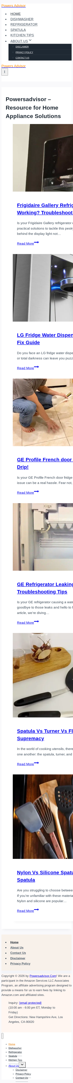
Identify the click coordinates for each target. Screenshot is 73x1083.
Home (15, 14)
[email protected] (30, 1003)
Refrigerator (24, 24)
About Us (16, 947)
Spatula (18, 30)
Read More (28, 243)
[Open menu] (4, 72)
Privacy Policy (24, 52)
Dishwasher (21, 19)
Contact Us (22, 58)
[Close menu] (2, 1036)
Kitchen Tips (22, 35)
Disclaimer (22, 47)
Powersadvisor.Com (43, 976)
